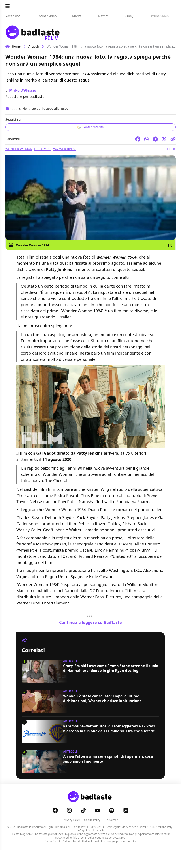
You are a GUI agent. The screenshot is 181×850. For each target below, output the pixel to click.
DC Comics (42, 149)
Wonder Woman (18, 149)
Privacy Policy (71, 820)
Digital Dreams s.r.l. (58, 827)
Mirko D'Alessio (22, 90)
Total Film (25, 257)
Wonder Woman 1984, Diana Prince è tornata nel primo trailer (103, 509)
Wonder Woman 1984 (32, 245)
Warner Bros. (64, 149)
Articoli (33, 46)
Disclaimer (111, 820)
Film (171, 149)
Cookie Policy (92, 820)
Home (16, 46)
